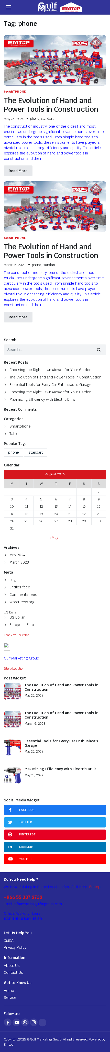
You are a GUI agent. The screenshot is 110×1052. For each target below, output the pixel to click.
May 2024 (17, 555)
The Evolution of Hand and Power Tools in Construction (51, 105)
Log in (14, 579)
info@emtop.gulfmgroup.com (38, 904)
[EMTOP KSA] (59, 7)
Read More (18, 171)
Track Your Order (16, 635)
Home (9, 990)
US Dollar (17, 617)
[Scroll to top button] (102, 1029)
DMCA (8, 940)
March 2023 (19, 562)
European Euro (21, 624)
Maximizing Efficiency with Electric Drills (42, 399)
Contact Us (13, 972)
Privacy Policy (15, 947)
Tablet (14, 433)
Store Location (14, 668)
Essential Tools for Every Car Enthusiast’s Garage (50, 384)
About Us (12, 965)
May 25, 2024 (14, 118)
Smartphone (15, 91)
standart (47, 118)
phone (34, 118)
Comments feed (23, 594)
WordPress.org (22, 602)
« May (53, 537)
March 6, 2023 (15, 264)
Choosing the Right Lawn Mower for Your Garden (50, 369)
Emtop (95, 887)
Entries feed (19, 587)
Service (10, 997)
